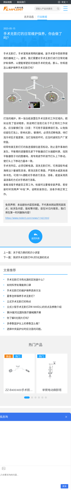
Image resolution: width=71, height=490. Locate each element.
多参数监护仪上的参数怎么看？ (24, 323)
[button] (27, 397)
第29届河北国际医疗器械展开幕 (24, 312)
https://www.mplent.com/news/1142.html (27, 218)
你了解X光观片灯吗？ (18, 317)
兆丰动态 (29, 16)
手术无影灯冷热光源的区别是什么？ (26, 279)
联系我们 (21, 2)
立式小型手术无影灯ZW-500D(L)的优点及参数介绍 (34, 306)
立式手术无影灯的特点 (19, 301)
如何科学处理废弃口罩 (19, 284)
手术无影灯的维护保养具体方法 (24, 290)
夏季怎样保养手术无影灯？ (21, 295)
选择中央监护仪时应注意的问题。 (25, 328)
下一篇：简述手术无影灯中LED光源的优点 (26, 257)
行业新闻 (42, 16)
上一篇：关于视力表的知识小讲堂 (21, 252)
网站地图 (7, 2)
